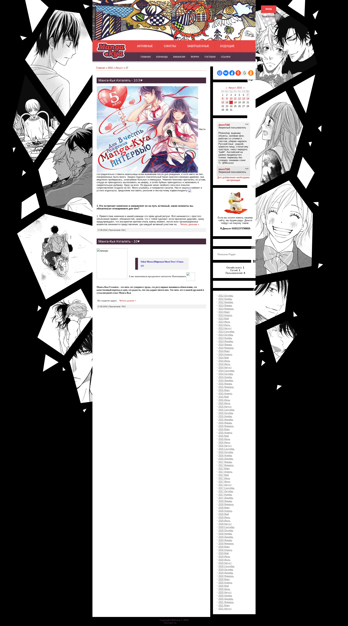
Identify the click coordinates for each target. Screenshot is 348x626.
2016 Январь (225, 422)
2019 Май (223, 553)
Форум (195, 57)
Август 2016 (235, 87)
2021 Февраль (226, 602)
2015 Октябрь (225, 413)
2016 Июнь (224, 439)
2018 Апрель (225, 511)
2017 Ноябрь (225, 494)
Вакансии (179, 57)
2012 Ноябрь (225, 299)
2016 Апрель (225, 432)
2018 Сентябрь (226, 527)
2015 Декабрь (225, 419)
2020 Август (225, 592)
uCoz (181, 622)
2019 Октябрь (225, 569)
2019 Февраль (226, 543)
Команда (162, 57)
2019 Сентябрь (226, 566)
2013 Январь (225, 305)
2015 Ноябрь (225, 416)
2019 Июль (224, 559)
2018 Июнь (224, 517)
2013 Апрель (225, 315)
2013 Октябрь (225, 334)
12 (239, 98)
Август (119, 67)
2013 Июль (224, 325)
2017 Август (225, 484)
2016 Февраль (226, 426)
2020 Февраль (226, 576)
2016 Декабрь (225, 458)
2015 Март (224, 390)
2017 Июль (224, 481)
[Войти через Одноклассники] (251, 73)
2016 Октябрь (225, 452)
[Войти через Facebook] (232, 73)
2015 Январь (225, 383)
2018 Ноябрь (225, 533)
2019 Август (225, 563)
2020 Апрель (225, 582)
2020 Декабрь (225, 599)
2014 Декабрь (225, 380)
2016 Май (223, 436)
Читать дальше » (189, 224)
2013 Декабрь (225, 341)
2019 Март (224, 546)
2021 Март (224, 605)
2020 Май (223, 586)
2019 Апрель (225, 550)
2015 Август (225, 406)
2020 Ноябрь (225, 595)
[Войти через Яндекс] (238, 73)
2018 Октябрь (225, 530)
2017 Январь (225, 462)
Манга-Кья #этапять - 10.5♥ (120, 80)
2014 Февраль (226, 348)
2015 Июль (224, 403)
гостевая (210, 57)
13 (243, 98)
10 (231, 98)
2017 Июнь (224, 478)
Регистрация (269, 16)
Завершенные (198, 46)
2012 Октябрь (225, 295)
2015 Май (223, 396)
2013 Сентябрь (226, 331)
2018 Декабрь (225, 537)
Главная (146, 57)
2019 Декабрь (225, 572)
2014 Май (223, 357)
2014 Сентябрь (226, 370)
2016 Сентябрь (226, 449)
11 (235, 98)
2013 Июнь (224, 321)
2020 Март (224, 579)
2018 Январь (225, 501)
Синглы (170, 46)
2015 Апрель (225, 393)
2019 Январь (225, 540)
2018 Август (225, 524)
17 (231, 102)
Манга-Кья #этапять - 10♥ (119, 241)
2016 (110, 67)
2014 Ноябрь (225, 377)
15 (222, 102)
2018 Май (223, 514)
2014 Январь (225, 344)
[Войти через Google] (244, 73)
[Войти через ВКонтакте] (226, 73)
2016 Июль (224, 442)
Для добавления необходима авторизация (233, 178)
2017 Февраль (226, 465)
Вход (269, 9)
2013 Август (225, 328)
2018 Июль (224, 520)
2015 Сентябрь (226, 409)
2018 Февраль (226, 504)
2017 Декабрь (225, 497)
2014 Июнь (224, 361)
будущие (227, 46)
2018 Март (224, 507)
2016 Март (224, 429)
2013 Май (223, 318)
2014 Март (224, 351)
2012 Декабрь (225, 302)
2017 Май (223, 475)
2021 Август (225, 608)
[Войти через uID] (219, 73)
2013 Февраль (226, 308)
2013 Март (224, 312)
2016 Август (225, 445)
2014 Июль (224, 364)
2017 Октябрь (225, 491)
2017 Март (224, 468)
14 (247, 98)
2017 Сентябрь (226, 488)
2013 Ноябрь (225, 338)
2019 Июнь (224, 556)
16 (227, 102)
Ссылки (225, 57)
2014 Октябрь (225, 374)
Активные (145, 46)
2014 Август (225, 367)
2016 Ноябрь (225, 455)
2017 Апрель (225, 471)
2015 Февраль (226, 387)
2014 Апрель (225, 354)
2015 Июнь (224, 400)
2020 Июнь (224, 589)
